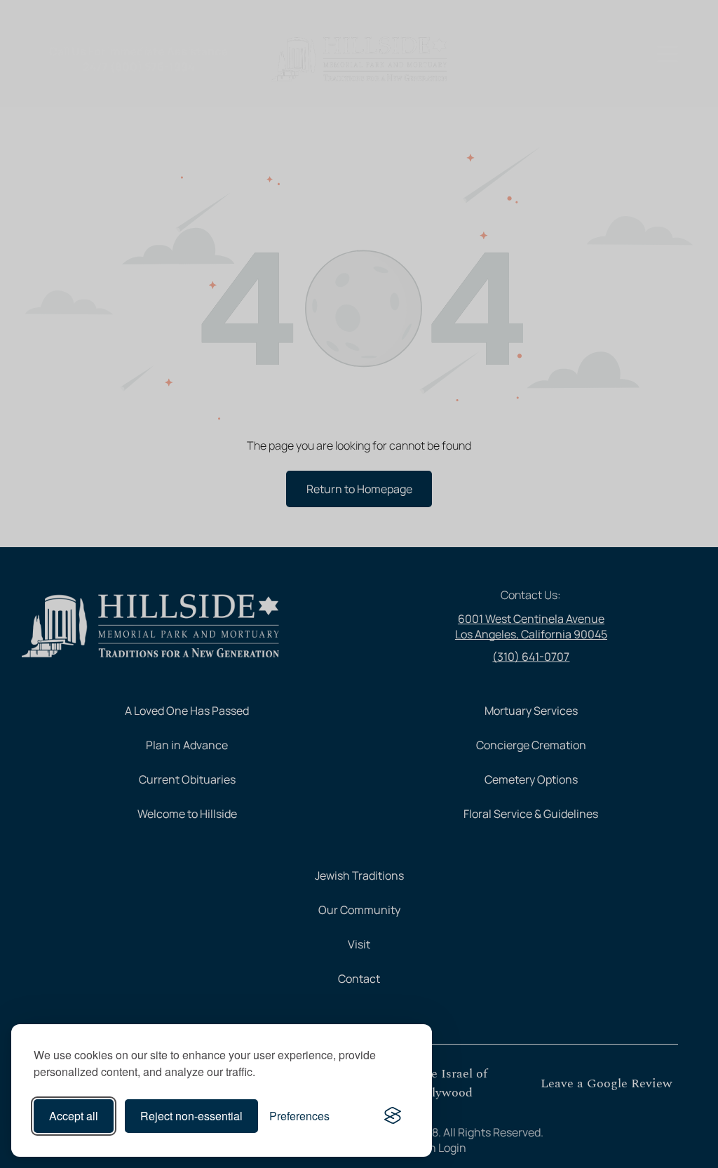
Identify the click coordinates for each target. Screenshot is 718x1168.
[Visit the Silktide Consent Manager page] (392, 1116)
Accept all (73, 1116)
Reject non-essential (191, 1116)
